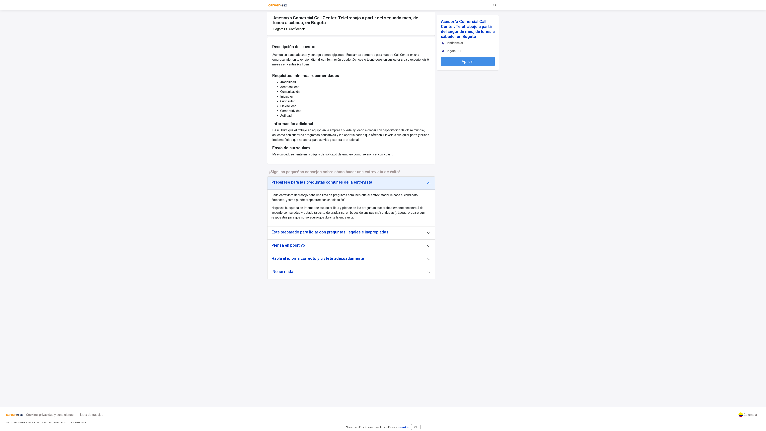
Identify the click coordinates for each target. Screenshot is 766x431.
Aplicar (468, 61)
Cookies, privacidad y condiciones (50, 415)
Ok (415, 427)
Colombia (750, 415)
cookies (404, 427)
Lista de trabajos (91, 415)
